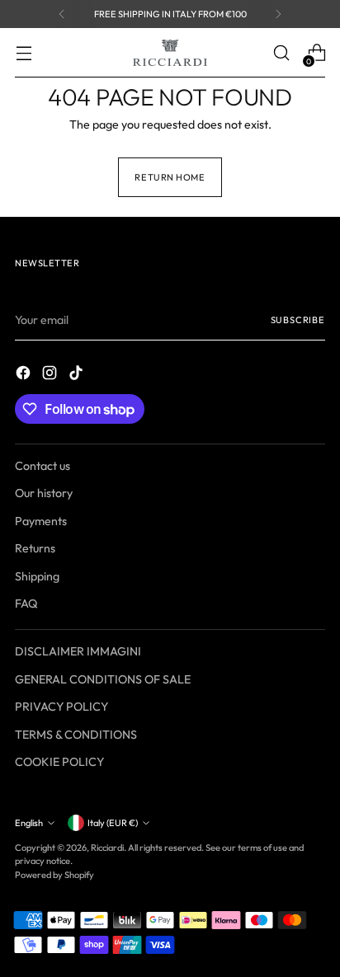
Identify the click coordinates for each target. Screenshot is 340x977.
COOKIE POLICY (59, 761)
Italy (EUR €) (112, 823)
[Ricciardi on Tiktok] (77, 375)
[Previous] (62, 14)
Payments (41, 521)
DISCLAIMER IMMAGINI (78, 651)
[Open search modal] (281, 53)
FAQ (26, 603)
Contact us (42, 465)
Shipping (37, 576)
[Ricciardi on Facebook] (25, 375)
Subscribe (298, 320)
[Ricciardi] (170, 53)
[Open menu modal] (23, 53)
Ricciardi (107, 847)
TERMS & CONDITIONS (76, 734)
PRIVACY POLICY (61, 706)
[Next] (278, 14)
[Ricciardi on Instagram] (51, 375)
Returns (35, 548)
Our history (44, 493)
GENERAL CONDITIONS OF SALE (103, 679)
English (29, 823)
